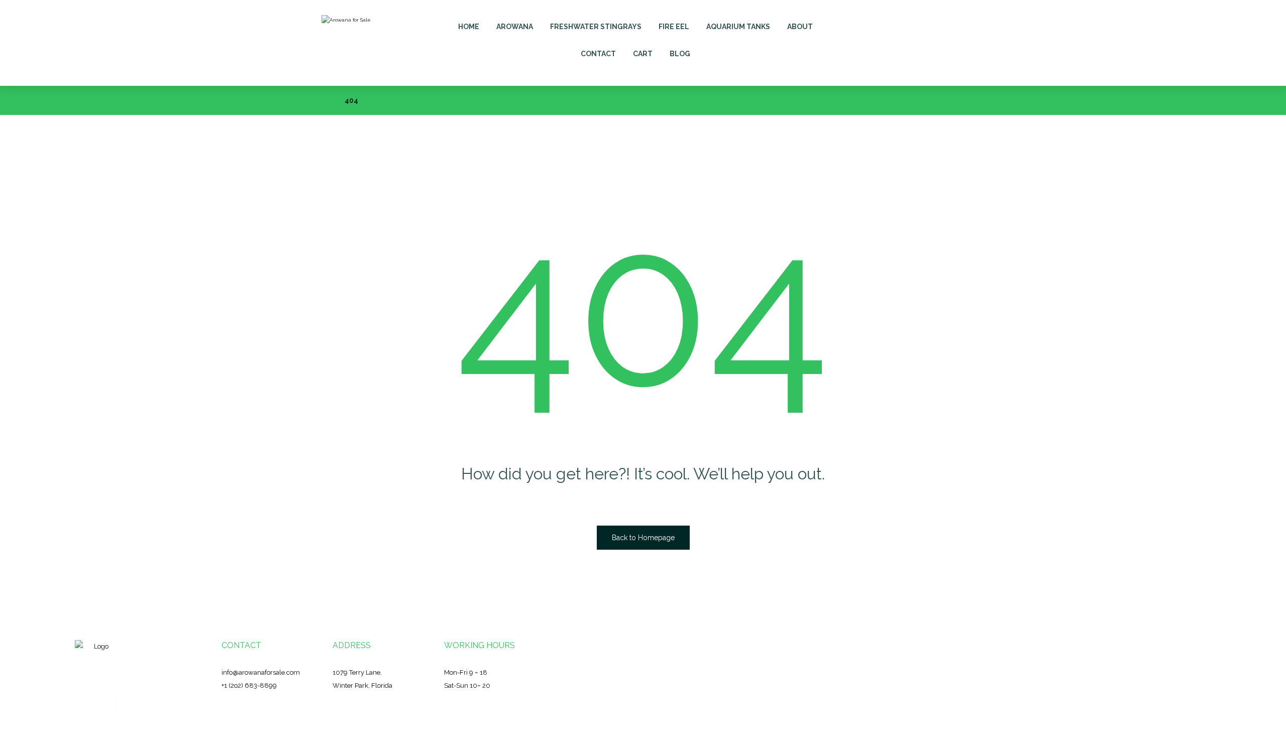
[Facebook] (63, 708)
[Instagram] (108, 708)
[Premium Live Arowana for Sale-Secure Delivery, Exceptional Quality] (349, 43)
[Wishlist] (933, 21)
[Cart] (910, 21)
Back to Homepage (643, 538)
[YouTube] (130, 708)
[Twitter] (85, 708)
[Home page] (324, 100)
